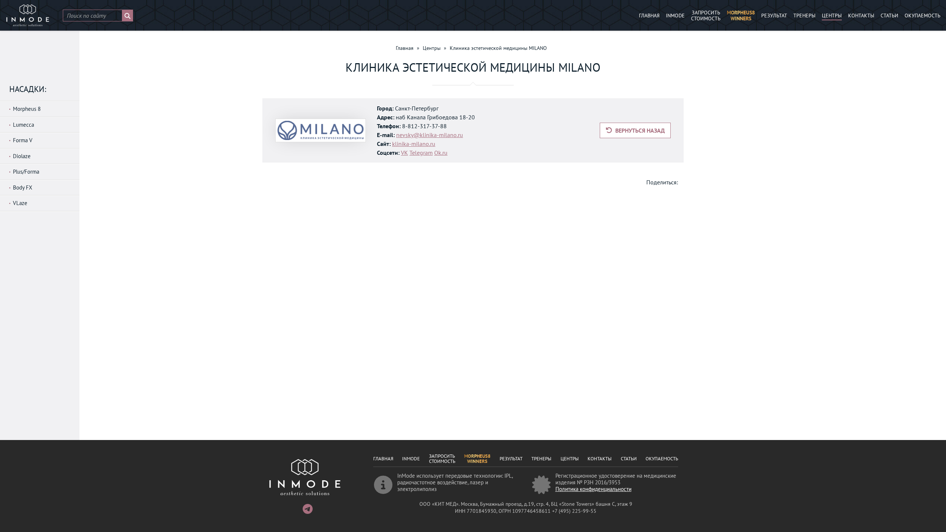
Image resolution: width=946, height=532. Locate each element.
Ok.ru (441, 152)
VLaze (20, 203)
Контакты (861, 15)
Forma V (23, 140)
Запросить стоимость (706, 15)
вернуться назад (639, 130)
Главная (649, 15)
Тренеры (804, 15)
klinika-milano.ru (413, 143)
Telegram (421, 152)
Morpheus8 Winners (741, 15)
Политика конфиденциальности (593, 488)
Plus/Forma (26, 171)
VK (404, 152)
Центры (832, 15)
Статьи (889, 15)
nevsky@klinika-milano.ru (429, 135)
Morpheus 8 (27, 108)
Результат (774, 15)
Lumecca (23, 124)
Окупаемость (922, 15)
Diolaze (22, 156)
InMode (675, 15)
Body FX (22, 187)
